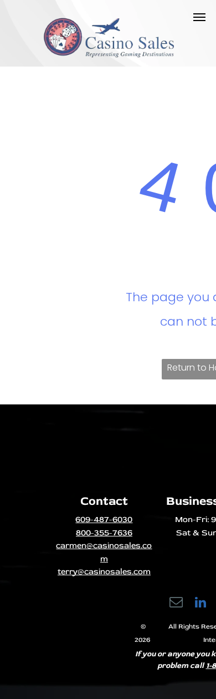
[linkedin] (200, 603)
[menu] (199, 17)
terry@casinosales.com (104, 571)
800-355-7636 (104, 533)
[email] (176, 603)
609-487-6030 (103, 519)
